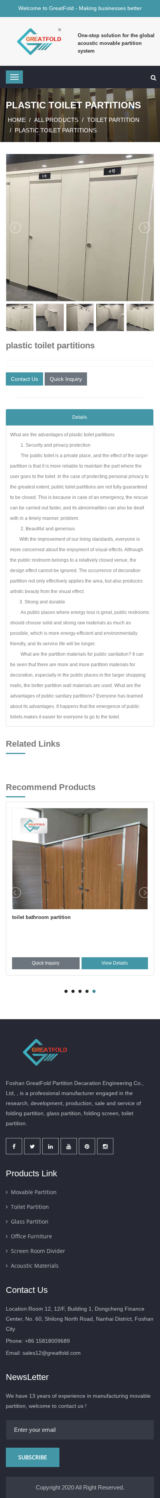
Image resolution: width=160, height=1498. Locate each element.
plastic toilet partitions (56, 130)
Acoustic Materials (35, 1265)
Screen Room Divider (38, 1251)
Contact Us (24, 379)
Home (17, 120)
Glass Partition (30, 1221)
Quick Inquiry (66, 379)
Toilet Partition (113, 120)
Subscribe (32, 1457)
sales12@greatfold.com (52, 1353)
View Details (114, 963)
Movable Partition (34, 1192)
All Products (56, 120)
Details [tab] (79, 417)
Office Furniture (31, 1236)
